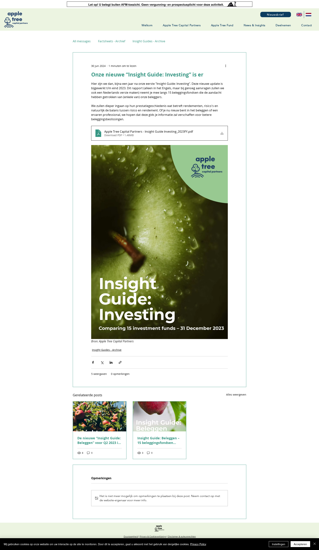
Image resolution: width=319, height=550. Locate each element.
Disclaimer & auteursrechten (182, 536)
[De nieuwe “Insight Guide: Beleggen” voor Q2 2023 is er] (99, 416)
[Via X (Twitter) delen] (102, 362)
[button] (275, 14)
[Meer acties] (225, 66)
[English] (299, 14)
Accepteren (300, 544)
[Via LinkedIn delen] (111, 362)
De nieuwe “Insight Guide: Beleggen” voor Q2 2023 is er (99, 440)
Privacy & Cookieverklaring (153, 536)
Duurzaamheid (131, 536)
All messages (82, 41)
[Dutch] (308, 14)
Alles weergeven (236, 394)
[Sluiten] (314, 544)
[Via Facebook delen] (93, 362)
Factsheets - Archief (111, 41)
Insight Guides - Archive (149, 41)
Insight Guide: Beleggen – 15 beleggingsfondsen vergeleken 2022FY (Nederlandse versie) (158, 440)
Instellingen (278, 544)
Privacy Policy (198, 544)
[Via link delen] (120, 362)
